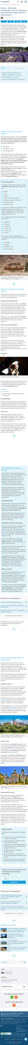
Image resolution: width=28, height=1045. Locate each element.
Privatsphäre (20, 1039)
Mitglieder (14, 1013)
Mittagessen (5, 535)
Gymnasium (13, 749)
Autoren (9, 1015)
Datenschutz (13, 1039)
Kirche (22, 505)
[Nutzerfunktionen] (22, 1)
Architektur (13, 4)
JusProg (23, 1035)
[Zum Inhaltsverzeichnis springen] (14, 284)
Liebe (11, 320)
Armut (2, 334)
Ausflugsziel (14, 707)
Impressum (7, 1039)
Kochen (5, 389)
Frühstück (22, 513)
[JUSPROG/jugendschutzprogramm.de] (6, 1034)
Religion (23, 296)
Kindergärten (19, 565)
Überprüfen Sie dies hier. (21, 1031)
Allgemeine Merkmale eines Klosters (11, 73)
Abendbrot (18, 542)
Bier (15, 703)
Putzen (4, 391)
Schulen (12, 565)
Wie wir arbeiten (16, 1015)
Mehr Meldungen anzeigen (14, 615)
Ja (5, 876)
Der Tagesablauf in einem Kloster (10, 77)
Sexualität (23, 308)
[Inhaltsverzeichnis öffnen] (25, 1039)
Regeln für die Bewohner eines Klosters (12, 75)
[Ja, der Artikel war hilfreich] (11, 997)
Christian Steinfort (8, 971)
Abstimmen (14, 882)
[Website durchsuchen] (18, 1)
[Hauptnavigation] (25, 1)
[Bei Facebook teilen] (4, 21)
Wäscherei (6, 532)
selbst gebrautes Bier (12, 752)
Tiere (25, 348)
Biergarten (3, 699)
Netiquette (21, 1013)
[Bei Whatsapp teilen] (24, 21)
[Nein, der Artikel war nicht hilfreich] (16, 997)
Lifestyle (3, 4)
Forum (2, 1013)
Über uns (3, 1014)
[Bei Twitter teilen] (10, 21)
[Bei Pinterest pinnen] (17, 21)
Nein (6, 879)
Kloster (18, 294)
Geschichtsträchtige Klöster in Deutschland (13, 79)
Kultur (7, 4)
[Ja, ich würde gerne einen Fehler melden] (14, 1005)
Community (8, 1013)
